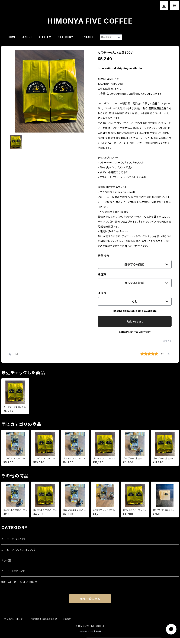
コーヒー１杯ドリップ (13, 571)
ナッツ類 (6, 560)
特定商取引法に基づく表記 (44, 619)
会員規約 (67, 619)
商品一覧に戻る (90, 599)
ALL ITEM (44, 37)
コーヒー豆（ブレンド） (13, 538)
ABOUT (27, 37)
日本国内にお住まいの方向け (134, 331)
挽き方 (102, 274)
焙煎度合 (104, 255)
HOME (12, 37)
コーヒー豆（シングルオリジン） (18, 549)
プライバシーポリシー (14, 619)
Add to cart (135, 321)
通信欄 (102, 293)
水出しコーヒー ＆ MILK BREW (19, 581)
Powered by (86, 631)
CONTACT (86, 37)
